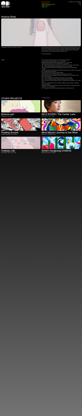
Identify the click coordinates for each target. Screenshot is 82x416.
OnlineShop (78, 1)
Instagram (71, 1)
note (75, 1)
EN (80, 3)
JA (78, 3)
